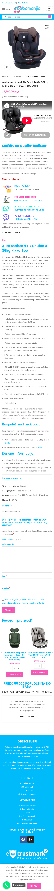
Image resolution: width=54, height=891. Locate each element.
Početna (5, 76)
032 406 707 (23, 2)
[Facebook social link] (9, 500)
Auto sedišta (17, 76)
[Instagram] (30, 839)
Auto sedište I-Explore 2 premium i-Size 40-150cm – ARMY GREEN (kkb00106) (14, 656)
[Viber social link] (16, 500)
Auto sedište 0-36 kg (35, 76)
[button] (14, 674)
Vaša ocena (7, 539)
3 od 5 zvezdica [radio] (21, 539)
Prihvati (34, 886)
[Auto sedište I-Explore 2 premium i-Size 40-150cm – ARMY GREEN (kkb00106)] (14, 638)
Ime (4, 576)
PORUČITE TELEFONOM (25, 197)
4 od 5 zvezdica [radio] (23, 539)
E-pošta (6, 587)
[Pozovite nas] (6, 885)
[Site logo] (27, 9)
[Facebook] (23, 839)
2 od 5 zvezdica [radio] (19, 539)
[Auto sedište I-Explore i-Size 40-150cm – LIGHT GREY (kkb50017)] (39, 638)
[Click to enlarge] (7, 67)
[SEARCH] (49, 16)
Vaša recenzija (9, 544)
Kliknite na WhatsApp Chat (29, 209)
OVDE (7, 443)
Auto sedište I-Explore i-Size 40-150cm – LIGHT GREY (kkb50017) (39, 655)
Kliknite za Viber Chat (27, 219)
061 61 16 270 (9, 2)
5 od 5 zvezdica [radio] (25, 539)
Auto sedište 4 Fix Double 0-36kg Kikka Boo (29, 495)
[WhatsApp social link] (13, 500)
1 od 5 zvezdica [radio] (17, 539)
